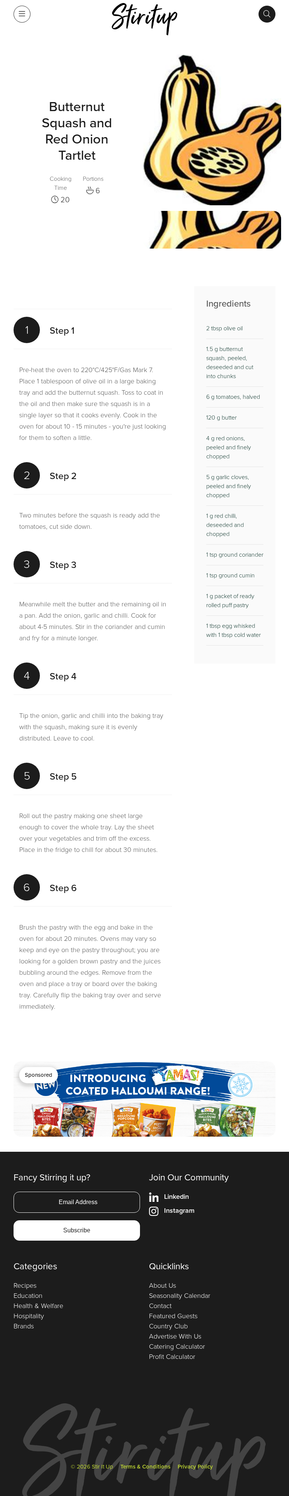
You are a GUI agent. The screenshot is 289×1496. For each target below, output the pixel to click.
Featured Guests (173, 1316)
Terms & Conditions (145, 1466)
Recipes (25, 1285)
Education (28, 1296)
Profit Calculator (172, 1357)
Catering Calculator (177, 1346)
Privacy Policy (195, 1466)
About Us (162, 1285)
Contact (160, 1306)
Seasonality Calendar (179, 1296)
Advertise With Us (175, 1336)
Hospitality (29, 1316)
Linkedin (176, 1196)
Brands (24, 1326)
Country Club (168, 1326)
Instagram (179, 1210)
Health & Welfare (38, 1306)
